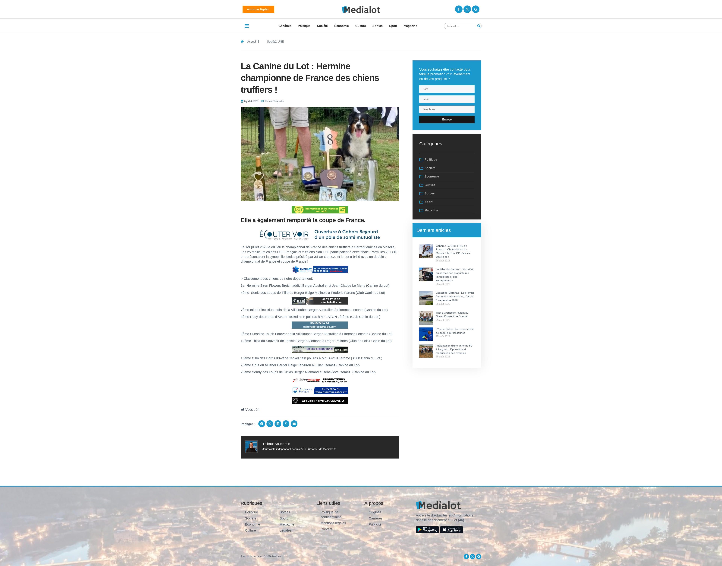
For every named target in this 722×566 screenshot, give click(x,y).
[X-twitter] (467, 9)
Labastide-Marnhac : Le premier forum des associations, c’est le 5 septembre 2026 (455, 296)
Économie (341, 25)
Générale (284, 25)
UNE (281, 41)
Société (322, 25)
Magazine (410, 25)
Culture (360, 25)
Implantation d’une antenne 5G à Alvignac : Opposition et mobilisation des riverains (454, 349)
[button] (261, 423)
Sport (393, 25)
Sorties (377, 25)
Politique (304, 25)
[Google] (475, 9)
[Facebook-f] (459, 9)
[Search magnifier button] (479, 26)
